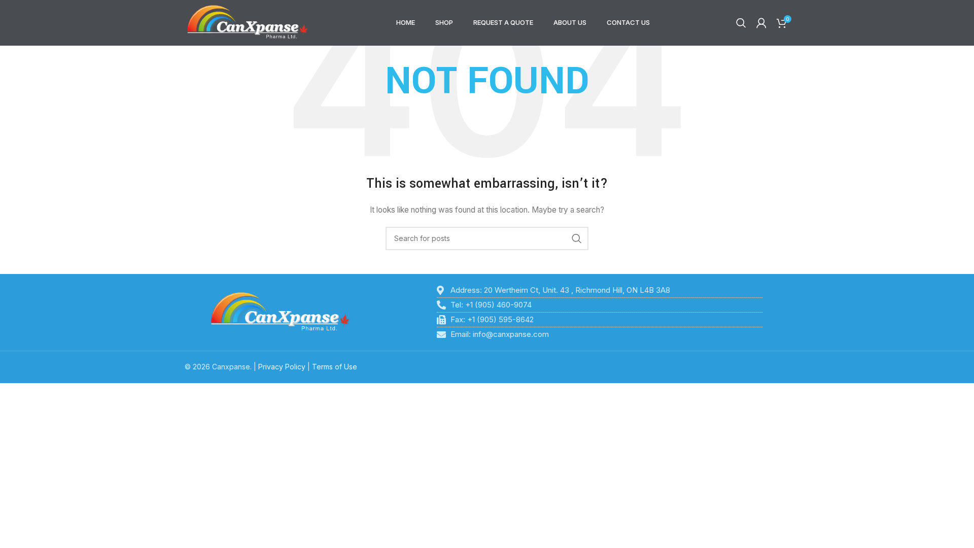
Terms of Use (334, 366)
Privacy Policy (281, 366)
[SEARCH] (576, 238)
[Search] (741, 23)
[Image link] (280, 311)
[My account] (761, 23)
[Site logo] (247, 22)
